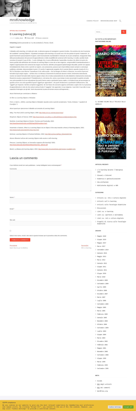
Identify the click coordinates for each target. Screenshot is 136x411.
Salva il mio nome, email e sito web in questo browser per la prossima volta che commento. (38, 235)
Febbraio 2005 (102, 314)
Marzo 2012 (101, 260)
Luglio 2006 (101, 300)
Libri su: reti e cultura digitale (110, 218)
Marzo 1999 (101, 361)
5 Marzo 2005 (30, 38)
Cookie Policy (93, 21)
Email (12, 209)
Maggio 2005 (101, 307)
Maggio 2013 (101, 256)
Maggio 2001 (101, 348)
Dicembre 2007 (102, 294)
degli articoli (104, 384)
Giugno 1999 (101, 358)
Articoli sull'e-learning (18, 30)
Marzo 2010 (101, 277)
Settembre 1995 (102, 368)
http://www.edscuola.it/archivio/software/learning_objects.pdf (29, 145)
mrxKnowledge (22, 20)
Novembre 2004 (102, 321)
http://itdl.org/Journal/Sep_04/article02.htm (58, 134)
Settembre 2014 (102, 249)
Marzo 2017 (101, 246)
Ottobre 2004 (102, 324)
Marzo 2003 (101, 338)
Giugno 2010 (101, 273)
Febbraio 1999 (102, 365)
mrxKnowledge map (109, 21)
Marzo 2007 (101, 297)
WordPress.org (102, 391)
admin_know (19, 38)
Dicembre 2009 (102, 280)
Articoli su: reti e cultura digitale (111, 198)
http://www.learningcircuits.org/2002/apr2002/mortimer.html (28, 123)
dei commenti (103, 387)
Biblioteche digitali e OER (107, 185)
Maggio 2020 (101, 236)
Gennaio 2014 (102, 253)
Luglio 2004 (101, 331)
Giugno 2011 (101, 266)
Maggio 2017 (101, 243)
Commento (13, 169)
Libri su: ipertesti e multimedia (110, 215)
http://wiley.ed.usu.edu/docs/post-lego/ (51, 113)
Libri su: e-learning (105, 211)
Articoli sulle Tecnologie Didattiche (111, 204)
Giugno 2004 (101, 334)
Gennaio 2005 (102, 317)
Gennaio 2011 (102, 270)
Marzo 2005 (101, 311)
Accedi (99, 381)
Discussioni (101, 208)
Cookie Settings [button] (115, 407)
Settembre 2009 (102, 283)
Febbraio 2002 (102, 345)
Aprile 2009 (101, 287)
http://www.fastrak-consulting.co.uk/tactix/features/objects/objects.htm (55, 117)
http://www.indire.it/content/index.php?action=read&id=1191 (57, 149)
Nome (12, 197)
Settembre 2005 (102, 304)
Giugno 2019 (101, 239)
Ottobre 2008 (102, 290)
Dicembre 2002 (102, 341)
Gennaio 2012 (102, 263)
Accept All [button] (128, 407)
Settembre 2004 (102, 328)
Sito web (12, 220)
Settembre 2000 (102, 355)
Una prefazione (102, 182)
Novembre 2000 (102, 351)
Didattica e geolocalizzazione (108, 178)
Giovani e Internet (104, 175)
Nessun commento (42, 38)
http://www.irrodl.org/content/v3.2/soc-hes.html (24, 130)
